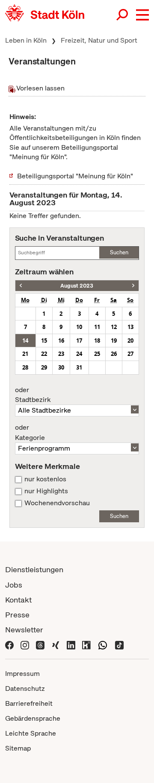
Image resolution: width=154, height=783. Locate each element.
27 (130, 354)
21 (25, 354)
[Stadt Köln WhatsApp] (103, 644)
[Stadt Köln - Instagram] (25, 644)
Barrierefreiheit (29, 703)
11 (97, 327)
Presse (17, 615)
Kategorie (30, 432)
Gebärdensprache (32, 718)
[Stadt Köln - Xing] (55, 644)
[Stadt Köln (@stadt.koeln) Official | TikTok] (119, 644)
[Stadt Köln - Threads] (40, 644)
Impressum (22, 673)
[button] (142, 15)
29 (44, 367)
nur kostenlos (45, 479)
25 (97, 354)
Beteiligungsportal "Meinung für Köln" (75, 176)
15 (44, 340)
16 (61, 340)
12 (114, 327)
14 (25, 340)
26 (114, 354)
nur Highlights (46, 491)
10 (79, 327)
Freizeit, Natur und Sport (99, 40)
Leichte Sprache (30, 733)
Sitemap (18, 748)
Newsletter (24, 630)
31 (79, 367)
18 (97, 340)
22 (44, 354)
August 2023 (76, 285)
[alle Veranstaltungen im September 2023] (133, 285)
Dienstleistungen (34, 569)
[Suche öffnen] (122, 14)
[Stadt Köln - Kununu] (86, 644)
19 (114, 340)
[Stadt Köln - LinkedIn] (71, 644)
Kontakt (18, 600)
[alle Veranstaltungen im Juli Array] (20, 285)
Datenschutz (25, 688)
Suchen (119, 252)
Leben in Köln (26, 40)
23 (61, 354)
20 (130, 340)
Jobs (13, 585)
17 (79, 340)
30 (61, 367)
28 (25, 367)
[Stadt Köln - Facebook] (9, 644)
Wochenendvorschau (57, 503)
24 (79, 354)
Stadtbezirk (32, 395)
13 (130, 327)
